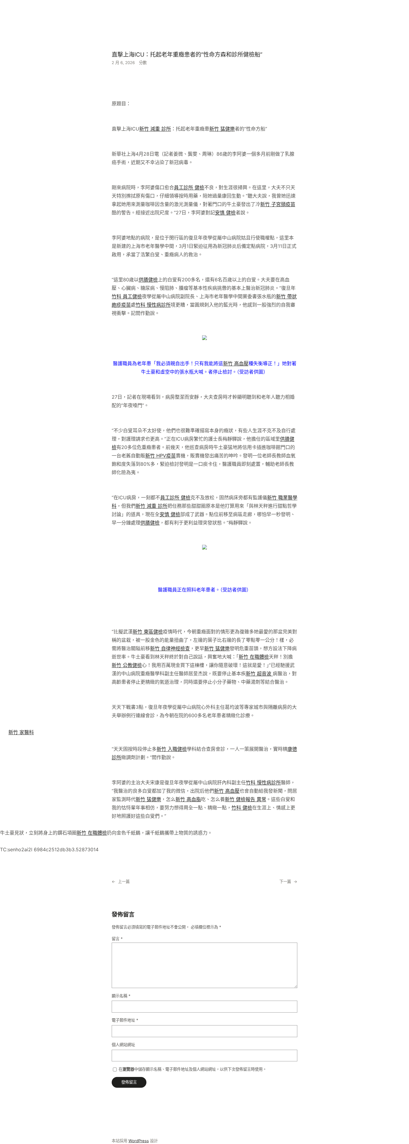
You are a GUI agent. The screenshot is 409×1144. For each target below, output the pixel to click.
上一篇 (124, 881)
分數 (143, 62)
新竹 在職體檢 (254, 657)
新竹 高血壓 (236, 363)
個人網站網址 (123, 1044)
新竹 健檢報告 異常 (245, 799)
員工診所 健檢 (189, 187)
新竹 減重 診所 (155, 129)
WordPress (138, 1140)
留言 (117, 938)
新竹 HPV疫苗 (160, 456)
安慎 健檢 (225, 213)
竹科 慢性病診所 (153, 305)
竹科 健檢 (241, 808)
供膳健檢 (148, 280)
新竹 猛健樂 (222, 129)
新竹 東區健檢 (148, 632)
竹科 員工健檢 (127, 296)
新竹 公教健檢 (127, 665)
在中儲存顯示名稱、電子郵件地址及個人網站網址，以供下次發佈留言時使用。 (192, 1069)
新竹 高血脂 (188, 799)
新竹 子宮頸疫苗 (277, 204)
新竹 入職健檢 (172, 749)
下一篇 (285, 881)
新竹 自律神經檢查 (170, 648)
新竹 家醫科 (21, 732)
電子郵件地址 (125, 1020)
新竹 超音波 (259, 673)
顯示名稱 (121, 995)
